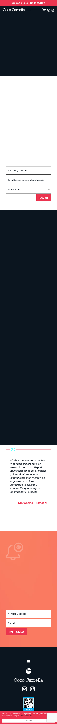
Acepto (28, 720)
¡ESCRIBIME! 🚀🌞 (21, 421)
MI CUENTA (39, 2)
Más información (26, 716)
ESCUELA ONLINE (20, 2)
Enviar (43, 198)
